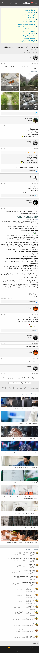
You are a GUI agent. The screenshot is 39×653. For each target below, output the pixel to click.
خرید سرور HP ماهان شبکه (26, 24)
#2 (1, 126)
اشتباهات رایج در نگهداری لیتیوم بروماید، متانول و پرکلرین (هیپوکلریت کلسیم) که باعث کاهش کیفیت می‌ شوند (19, 497)
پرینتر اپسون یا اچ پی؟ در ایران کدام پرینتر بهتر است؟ (25, 467)
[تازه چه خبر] (6, 3)
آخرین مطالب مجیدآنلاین (30, 394)
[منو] (36, 3)
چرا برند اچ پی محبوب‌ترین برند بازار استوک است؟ (26, 409)
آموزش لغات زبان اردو (29, 570)
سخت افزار (32, 556)
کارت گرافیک (32, 564)
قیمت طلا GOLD (30, 29)
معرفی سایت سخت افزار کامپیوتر (27, 630)
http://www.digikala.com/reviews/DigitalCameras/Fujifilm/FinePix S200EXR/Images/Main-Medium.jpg (19, 222)
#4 (1, 184)
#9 (1, 374)
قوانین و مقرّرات (34, 648)
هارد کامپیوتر (31, 606)
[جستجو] (2, 3)
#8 (1, 358)
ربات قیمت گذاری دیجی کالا (26, 27)
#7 (1, 343)
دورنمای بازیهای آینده (30, 636)
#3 (1, 149)
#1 (1, 64)
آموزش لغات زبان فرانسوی (28, 582)
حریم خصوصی (25, 648)
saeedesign (29, 307)
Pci (34, 624)
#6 (1, 315)
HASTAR (34, 52)
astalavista (29, 201)
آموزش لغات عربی (30, 588)
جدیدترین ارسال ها (32, 549)
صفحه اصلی (14, 648)
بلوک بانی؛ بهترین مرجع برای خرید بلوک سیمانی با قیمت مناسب (23, 528)
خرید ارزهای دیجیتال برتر (27, 41)
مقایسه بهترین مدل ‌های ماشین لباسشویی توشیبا (26, 513)
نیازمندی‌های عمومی (30, 573)
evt (31, 176)
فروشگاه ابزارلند (30, 13)
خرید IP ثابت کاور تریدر (28, 22)
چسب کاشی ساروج (29, 31)
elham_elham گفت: (32, 153)
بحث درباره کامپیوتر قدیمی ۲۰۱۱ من (26, 552)
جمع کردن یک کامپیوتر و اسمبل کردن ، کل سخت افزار (21, 558)
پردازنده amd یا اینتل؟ (29, 618)
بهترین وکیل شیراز (29, 33)
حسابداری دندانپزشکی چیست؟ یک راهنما (28, 423)
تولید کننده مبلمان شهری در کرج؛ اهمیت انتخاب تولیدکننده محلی (22, 542)
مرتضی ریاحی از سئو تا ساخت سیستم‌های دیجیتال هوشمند (24, 438)
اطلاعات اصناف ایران (29, 38)
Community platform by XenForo (25, 651)
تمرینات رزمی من (30, 600)
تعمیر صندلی (31, 17)
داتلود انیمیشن (30, 19)
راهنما (19, 648)
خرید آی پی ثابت (30, 10)
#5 (1, 208)
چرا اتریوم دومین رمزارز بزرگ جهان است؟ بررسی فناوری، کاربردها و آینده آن (20, 453)
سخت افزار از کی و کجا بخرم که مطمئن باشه (24, 576)
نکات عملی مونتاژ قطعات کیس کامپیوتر (25, 612)
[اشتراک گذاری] (4, 64)
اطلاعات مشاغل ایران (28, 36)
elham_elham (28, 118)
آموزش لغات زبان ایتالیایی (28, 594)
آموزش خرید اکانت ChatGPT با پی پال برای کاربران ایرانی (24, 482)
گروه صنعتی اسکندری (28, 15)
